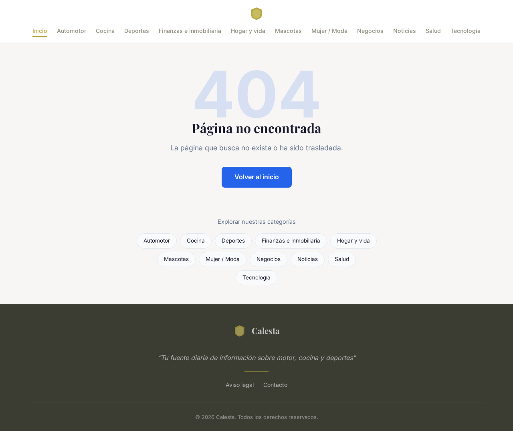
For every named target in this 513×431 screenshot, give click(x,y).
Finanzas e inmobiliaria (190, 30)
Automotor (71, 30)
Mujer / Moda (329, 30)
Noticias (404, 30)
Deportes (136, 30)
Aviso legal (240, 384)
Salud (433, 30)
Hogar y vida (248, 30)
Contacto (275, 384)
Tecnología (465, 30)
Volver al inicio (256, 177)
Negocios (370, 30)
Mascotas (288, 30)
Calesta (266, 330)
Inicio (39, 30)
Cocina (105, 30)
